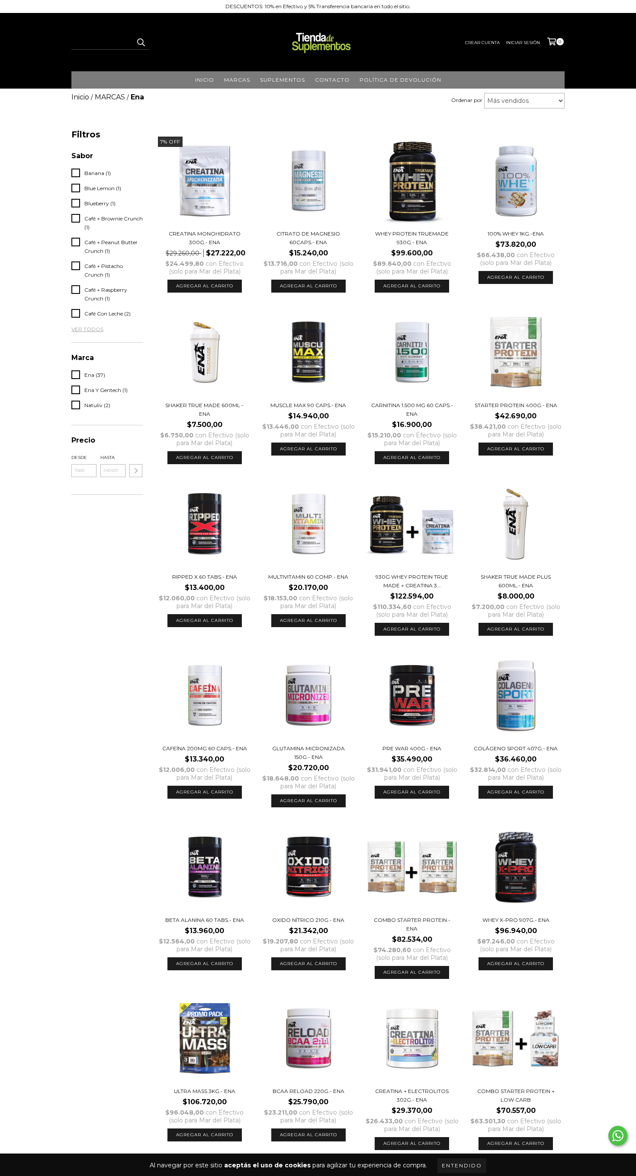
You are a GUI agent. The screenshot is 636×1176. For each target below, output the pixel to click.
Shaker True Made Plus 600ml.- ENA (516, 581)
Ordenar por (466, 100)
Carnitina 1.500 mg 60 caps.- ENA (412, 409)
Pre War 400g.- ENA (411, 748)
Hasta (107, 457)
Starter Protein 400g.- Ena (516, 405)
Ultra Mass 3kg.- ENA (204, 1091)
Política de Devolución (400, 79)
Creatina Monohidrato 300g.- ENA (205, 237)
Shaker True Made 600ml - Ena (204, 409)
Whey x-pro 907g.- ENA (515, 920)
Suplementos (282, 79)
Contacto (332, 79)
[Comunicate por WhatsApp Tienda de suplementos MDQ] (617, 1136)
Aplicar (135, 470)
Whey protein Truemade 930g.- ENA (412, 237)
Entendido (462, 1165)
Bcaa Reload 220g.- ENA (308, 1091)
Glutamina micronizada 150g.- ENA (308, 752)
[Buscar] (140, 42)
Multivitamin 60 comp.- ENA (308, 577)
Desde (79, 457)
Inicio (204, 79)
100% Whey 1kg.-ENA (516, 233)
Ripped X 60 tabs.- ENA (204, 577)
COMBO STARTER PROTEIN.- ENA (412, 924)
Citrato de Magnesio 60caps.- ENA (308, 237)
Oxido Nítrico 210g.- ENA (308, 920)
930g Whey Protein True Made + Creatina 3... (412, 581)
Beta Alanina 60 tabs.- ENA (204, 920)
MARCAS (237, 79)
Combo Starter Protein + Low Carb (516, 1095)
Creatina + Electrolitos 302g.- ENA (412, 1095)
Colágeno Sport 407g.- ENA (516, 748)
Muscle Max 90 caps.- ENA (308, 405)
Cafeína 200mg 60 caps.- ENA (204, 748)
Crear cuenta (482, 42)
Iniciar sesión (523, 42)
